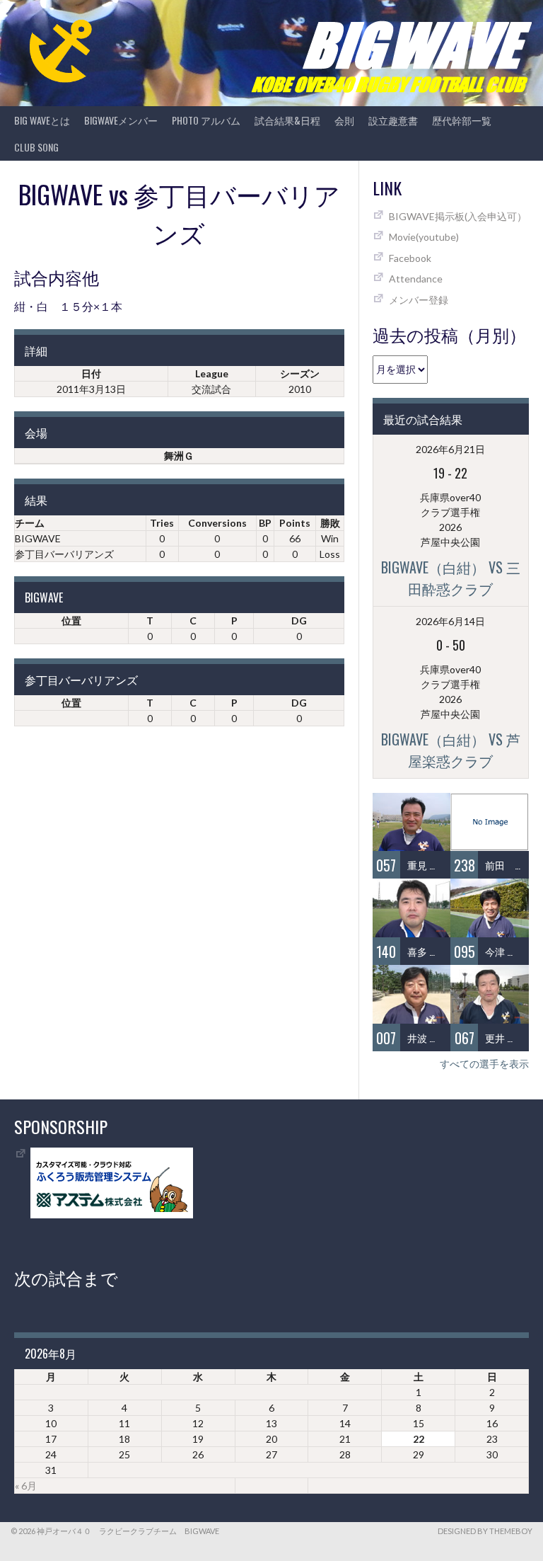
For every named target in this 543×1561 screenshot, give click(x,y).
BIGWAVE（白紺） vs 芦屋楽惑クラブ (450, 749)
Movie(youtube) (424, 237)
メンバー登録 (418, 300)
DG (299, 620)
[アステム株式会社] (111, 1214)
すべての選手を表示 (484, 1064)
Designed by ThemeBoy (485, 1531)
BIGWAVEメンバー (121, 120)
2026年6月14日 (450, 621)
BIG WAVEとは (42, 120)
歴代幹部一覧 (461, 120)
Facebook (410, 258)
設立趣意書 (393, 120)
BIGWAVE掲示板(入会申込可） (458, 216)
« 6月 (26, 1486)
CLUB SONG (36, 146)
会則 (344, 120)
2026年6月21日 (450, 449)
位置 (71, 620)
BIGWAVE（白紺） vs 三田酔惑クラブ (450, 577)
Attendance (416, 279)
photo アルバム (206, 120)
